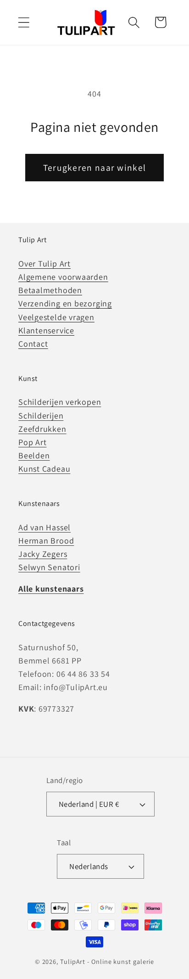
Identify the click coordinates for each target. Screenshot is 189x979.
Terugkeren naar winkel (94, 168)
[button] (24, 22)
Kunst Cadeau (44, 468)
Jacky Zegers (42, 554)
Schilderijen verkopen (59, 402)
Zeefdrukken (42, 429)
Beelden (34, 455)
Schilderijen (40, 415)
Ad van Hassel (44, 527)
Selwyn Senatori (49, 567)
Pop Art (32, 442)
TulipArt (72, 961)
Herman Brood (46, 540)
